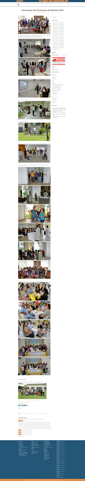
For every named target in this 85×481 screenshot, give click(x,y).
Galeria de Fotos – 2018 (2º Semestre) (58, 43)
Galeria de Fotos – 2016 (56, 49)
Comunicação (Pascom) (35, 444)
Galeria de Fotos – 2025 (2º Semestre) (58, 22)
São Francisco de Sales (47, 444)
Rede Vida (53, 102)
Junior (48, 12)
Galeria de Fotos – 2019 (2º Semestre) (58, 40)
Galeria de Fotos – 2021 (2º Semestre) (58, 34)
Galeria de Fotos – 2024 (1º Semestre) (58, 27)
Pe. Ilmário (40, 413)
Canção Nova (54, 100)
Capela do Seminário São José (30, 413)
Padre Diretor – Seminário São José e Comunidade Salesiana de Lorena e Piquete (23, 453)
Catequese (45, 449)
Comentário (20, 420)
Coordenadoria (21, 446)
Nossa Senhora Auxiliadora (48, 447)
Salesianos (42, 3)
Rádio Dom (54, 74)
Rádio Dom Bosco (55, 97)
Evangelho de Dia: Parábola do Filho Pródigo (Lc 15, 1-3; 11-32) (59, 111)
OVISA (32, 450)
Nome (19, 430)
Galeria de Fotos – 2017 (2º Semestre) (58, 46)
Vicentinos (33, 453)
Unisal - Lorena (54, 94)
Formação (37, 3)
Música (33, 449)
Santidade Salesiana (48, 3)
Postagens (53, 3)
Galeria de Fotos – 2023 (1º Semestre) (58, 30)
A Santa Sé (53, 77)
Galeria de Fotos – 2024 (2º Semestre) (58, 25)
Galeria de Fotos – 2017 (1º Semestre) (58, 47)
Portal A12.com (54, 99)
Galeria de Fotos (59, 3)
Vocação (45, 459)
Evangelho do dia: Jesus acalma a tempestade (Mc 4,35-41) (59, 108)
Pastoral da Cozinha (34, 451)
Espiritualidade (46, 451)
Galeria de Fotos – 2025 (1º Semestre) (58, 24)
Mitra (53, 81)
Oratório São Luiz (36, 413)
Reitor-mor (45, 456)
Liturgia (33, 446)
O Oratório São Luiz (28, 3)
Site (19, 434)
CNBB (53, 80)
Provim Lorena (54, 75)
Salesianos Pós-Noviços (22, 455)
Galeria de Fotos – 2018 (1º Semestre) (58, 44)
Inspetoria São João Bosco (56, 87)
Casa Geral (53, 83)
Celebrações (22, 413)
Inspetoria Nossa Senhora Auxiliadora (57, 84)
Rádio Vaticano (54, 78)
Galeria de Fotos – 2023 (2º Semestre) (58, 28)
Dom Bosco (46, 446)
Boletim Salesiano (54, 93)
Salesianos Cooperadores (35, 452)
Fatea (53, 96)
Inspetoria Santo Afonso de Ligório (57, 86)
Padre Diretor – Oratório (22, 451)
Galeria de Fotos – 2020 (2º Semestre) (58, 37)
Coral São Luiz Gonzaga (35, 445)
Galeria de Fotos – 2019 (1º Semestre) (58, 41)
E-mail (19, 432)
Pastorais (33, 3)
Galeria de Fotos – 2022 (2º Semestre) (58, 31)
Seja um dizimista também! (23, 447)
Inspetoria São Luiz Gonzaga (56, 90)
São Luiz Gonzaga (46, 445)
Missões (45, 452)
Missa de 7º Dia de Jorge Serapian (60, 112)
